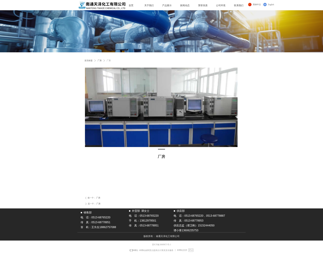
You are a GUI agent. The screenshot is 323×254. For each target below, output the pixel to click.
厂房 (100, 60)
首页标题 (88, 60)
